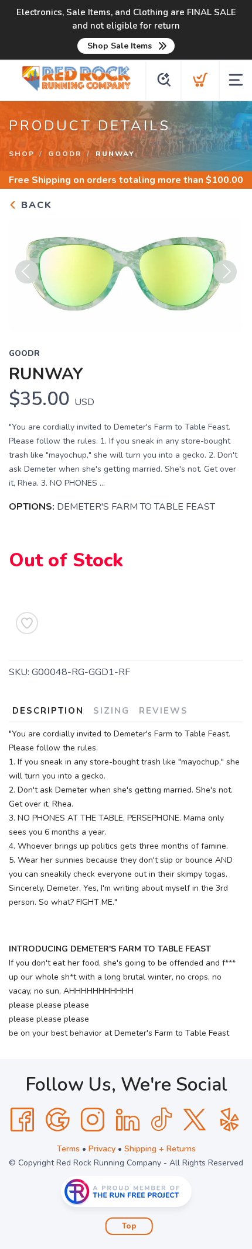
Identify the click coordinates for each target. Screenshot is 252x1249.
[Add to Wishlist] (27, 623)
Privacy (101, 1148)
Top (129, 1226)
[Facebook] (22, 1119)
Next (225, 271)
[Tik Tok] (161, 1119)
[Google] (57, 1119)
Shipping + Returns (160, 1148)
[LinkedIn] (127, 1119)
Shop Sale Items (119, 45)
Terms (68, 1148)
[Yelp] (229, 1119)
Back (35, 205)
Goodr (65, 153)
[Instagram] (92, 1119)
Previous (27, 271)
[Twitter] (194, 1119)
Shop (22, 153)
